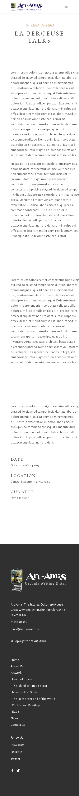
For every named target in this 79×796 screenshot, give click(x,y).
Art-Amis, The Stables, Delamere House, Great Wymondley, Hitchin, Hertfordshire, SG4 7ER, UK (38, 609)
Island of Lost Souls (25, 692)
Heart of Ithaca (22, 679)
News (14, 718)
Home (15, 659)
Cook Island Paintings (26, 705)
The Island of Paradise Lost (29, 685)
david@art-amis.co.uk (25, 629)
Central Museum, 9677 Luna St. (30, 481)
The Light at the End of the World (33, 698)
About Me (17, 666)
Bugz (15, 711)
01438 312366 (19, 622)
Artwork (16, 672)
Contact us (18, 724)
